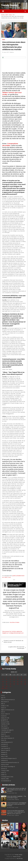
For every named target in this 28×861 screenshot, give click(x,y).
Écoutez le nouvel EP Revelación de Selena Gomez (13, 641)
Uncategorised (5, 776)
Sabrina (12, 52)
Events (3, 716)
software (3, 760)
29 (3, 686)
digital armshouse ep (7, 709)
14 (25, 679)
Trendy (3, 770)
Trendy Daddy (9, 5)
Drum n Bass (4, 714)
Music (2, 734)
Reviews (3, 754)
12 (17, 679)
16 (6, 681)
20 (21, 681)
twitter (3, 774)
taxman (3, 768)
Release (3, 752)
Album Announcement (7, 699)
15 (3, 681)
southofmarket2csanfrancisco (9, 762)
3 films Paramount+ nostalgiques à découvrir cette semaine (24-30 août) (16, 804)
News (2, 740)
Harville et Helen (14, 622)
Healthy (3, 724)
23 (6, 684)
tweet (2, 772)
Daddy (3, 705)
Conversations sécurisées (10, 145)
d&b (2, 703)
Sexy (3, 39)
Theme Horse (16, 856)
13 (21, 679)
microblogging (5, 732)
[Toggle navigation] (3, 11)
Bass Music (4, 701)
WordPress (20, 858)
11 (14, 679)
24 (10, 684)
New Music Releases (6, 738)
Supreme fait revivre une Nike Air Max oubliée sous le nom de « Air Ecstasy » (16, 790)
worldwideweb (5, 780)
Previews (3, 746)
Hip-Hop (3, 726)
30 (6, 686)
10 (10, 679)
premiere (3, 744)
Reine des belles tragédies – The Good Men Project (16, 797)
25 (14, 684)
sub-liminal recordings (7, 766)
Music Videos (4, 736)
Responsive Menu (25, 1)
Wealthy (3, 778)
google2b (3, 720)
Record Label (4, 750)
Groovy (3, 722)
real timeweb (4, 748)
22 (3, 684)
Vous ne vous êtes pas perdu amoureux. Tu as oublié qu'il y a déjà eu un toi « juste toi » (16, 812)
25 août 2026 (10, 793)
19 (17, 681)
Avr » (6, 688)
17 (10, 681)
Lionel (16, 807)
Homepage (4, 728)
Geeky (3, 718)
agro (2, 697)
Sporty (3, 764)
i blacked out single (6, 730)
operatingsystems (6, 742)
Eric (16, 793)
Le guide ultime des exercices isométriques (16, 647)
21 (25, 681)
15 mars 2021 (5, 52)
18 (14, 681)
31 (10, 686)
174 (2, 695)
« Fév (2, 688)
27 (21, 684)
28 (25, 684)
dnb (2, 711)
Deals (2, 707)
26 (17, 684)
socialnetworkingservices (8, 758)
